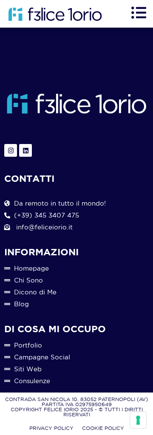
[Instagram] (10, 150)
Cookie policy (103, 428)
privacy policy (51, 428)
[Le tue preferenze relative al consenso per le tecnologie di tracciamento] (138, 420)
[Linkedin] (25, 150)
